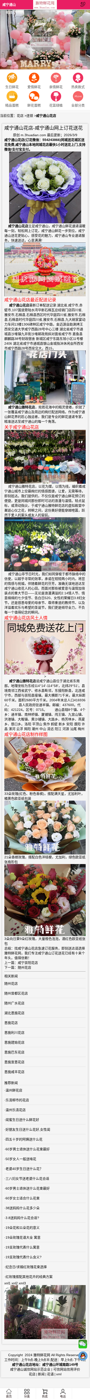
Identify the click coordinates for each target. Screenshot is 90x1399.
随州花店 (24, 967)
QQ (83, 1357)
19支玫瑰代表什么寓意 (23, 1247)
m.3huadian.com (33, 135)
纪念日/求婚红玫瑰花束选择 (26, 1267)
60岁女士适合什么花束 (23, 1198)
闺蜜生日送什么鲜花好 (22, 1120)
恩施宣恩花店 (14, 1062)
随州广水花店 (14, 1003)
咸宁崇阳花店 (28, 963)
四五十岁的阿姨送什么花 (24, 1139)
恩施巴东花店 (14, 1052)
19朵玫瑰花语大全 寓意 (23, 1237)
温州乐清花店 (16, 1110)
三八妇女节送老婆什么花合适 (27, 1178)
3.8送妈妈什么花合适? (22, 1218)
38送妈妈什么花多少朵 (23, 1208)
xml (58, 1374)
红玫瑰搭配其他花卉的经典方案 (29, 1277)
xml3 (22, 1283)
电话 (63, 1396)
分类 (27, 1396)
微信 (83, 1345)
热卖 (45, 1396)
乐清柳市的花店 (17, 1100)
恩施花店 (11, 1023)
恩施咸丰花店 (14, 1072)
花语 (50, 1374)
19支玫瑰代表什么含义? (24, 1257)
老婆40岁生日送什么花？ (24, 1169)
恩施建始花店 (14, 1042)
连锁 (29, 116)
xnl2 (15, 1283)
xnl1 (7, 1283)
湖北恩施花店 (14, 1013)
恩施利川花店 (14, 1032)
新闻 (41, 1374)
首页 (9, 1396)
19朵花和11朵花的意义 (23, 1228)
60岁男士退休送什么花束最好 (28, 1149)
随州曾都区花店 (16, 993)
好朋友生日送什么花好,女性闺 (28, 1129)
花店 (20, 116)
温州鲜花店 (14, 1090)
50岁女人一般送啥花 (21, 1159)
